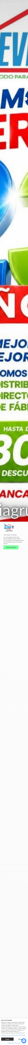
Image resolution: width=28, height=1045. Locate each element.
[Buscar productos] (25, 99)
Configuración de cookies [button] (14, 1043)
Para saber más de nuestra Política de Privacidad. (13, 1035)
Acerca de (10, 4)
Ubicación (18, 4)
